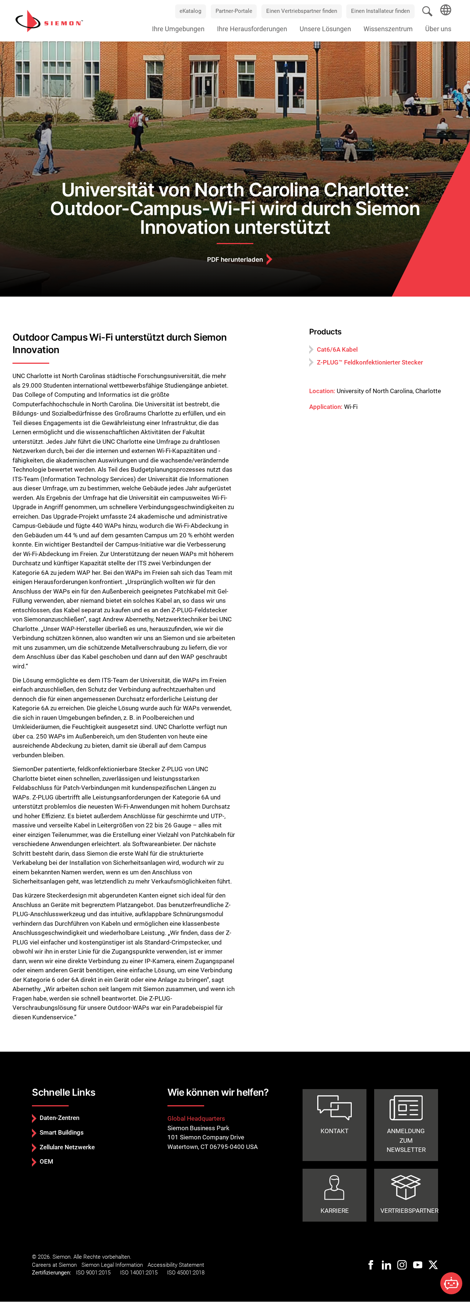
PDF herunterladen (235, 259)
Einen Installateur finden (380, 11)
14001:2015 (144, 1272)
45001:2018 (191, 1272)
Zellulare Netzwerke (67, 1147)
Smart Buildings (62, 1132)
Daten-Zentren (59, 1117)
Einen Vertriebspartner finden (301, 11)
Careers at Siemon (54, 1265)
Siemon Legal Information (112, 1265)
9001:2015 (98, 1272)
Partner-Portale (234, 11)
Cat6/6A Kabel (337, 349)
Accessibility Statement (176, 1265)
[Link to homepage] (49, 20)
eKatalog (190, 11)
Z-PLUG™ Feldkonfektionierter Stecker (370, 362)
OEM (46, 1161)
